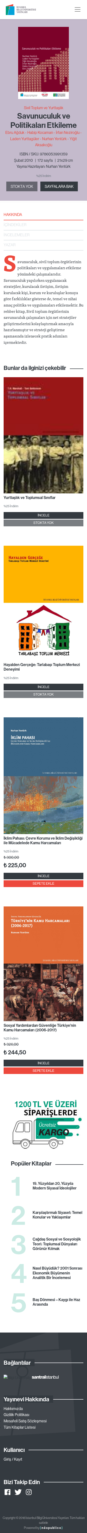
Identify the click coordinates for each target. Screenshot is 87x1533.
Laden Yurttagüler (24, 138)
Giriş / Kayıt (13, 1459)
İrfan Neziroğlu (68, 132)
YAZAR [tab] (9, 244)
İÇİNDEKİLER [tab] (15, 224)
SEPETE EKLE (43, 883)
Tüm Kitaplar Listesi (20, 1427)
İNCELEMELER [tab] (16, 234)
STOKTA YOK (22, 186)
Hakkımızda (13, 1408)
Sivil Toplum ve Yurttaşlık (43, 107)
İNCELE (44, 515)
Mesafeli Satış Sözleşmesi (25, 1420)
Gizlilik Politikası (16, 1414)
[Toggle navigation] (77, 9)
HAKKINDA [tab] (13, 214)
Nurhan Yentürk (54, 138)
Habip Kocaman (40, 132)
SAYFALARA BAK (59, 186)
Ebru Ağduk (14, 132)
